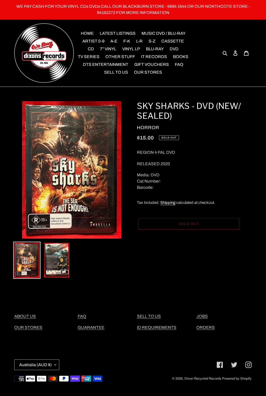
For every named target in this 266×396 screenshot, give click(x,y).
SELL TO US (149, 316)
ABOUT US (25, 316)
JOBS (202, 316)
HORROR (148, 127)
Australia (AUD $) (35, 365)
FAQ (82, 316)
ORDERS (205, 327)
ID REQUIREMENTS (156, 327)
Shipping (167, 202)
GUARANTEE (91, 327)
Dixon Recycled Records (202, 378)
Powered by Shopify (237, 378)
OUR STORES (28, 327)
